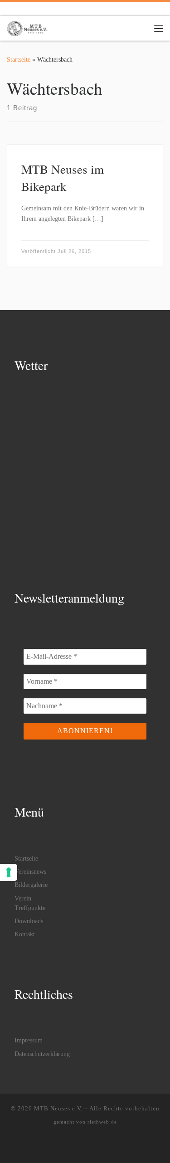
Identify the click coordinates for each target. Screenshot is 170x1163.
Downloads (29, 921)
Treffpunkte (30, 908)
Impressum (29, 1040)
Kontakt (25, 934)
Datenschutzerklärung (42, 1054)
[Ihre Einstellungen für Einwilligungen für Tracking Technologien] (8, 872)
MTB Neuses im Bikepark (62, 178)
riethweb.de (102, 1121)
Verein (23, 898)
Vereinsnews (30, 871)
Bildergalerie (31, 884)
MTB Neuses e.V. (58, 1108)
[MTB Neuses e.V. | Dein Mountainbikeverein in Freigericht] (27, 27)
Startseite (18, 59)
